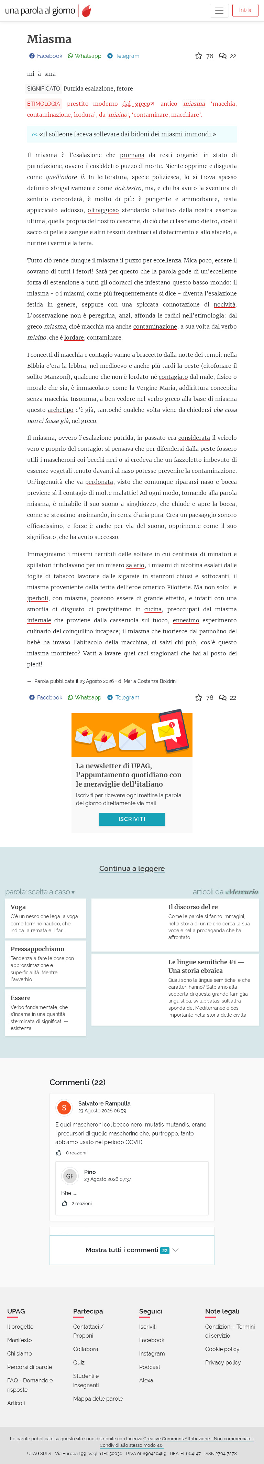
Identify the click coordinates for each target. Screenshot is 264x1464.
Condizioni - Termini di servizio (230, 1331)
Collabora (85, 1349)
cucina (153, 609)
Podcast (149, 1367)
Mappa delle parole (98, 1398)
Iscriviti (147, 1326)
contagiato (173, 376)
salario (135, 565)
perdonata (99, 481)
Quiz (79, 1362)
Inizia (245, 10)
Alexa (146, 1380)
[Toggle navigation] (219, 11)
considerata (194, 437)
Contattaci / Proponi (88, 1331)
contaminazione (155, 326)
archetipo (61, 409)
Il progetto (20, 1326)
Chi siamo (19, 1353)
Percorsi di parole (29, 1367)
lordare (74, 337)
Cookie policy (222, 1349)
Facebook (151, 1340)
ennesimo (186, 620)
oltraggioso (103, 210)
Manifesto (19, 1340)
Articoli (16, 1403)
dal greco (136, 103)
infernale (39, 620)
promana (132, 155)
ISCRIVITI (132, 819)
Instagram (152, 1353)
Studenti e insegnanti (86, 1380)
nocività (224, 304)
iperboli (37, 598)
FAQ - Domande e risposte (30, 1385)
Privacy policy (223, 1362)
